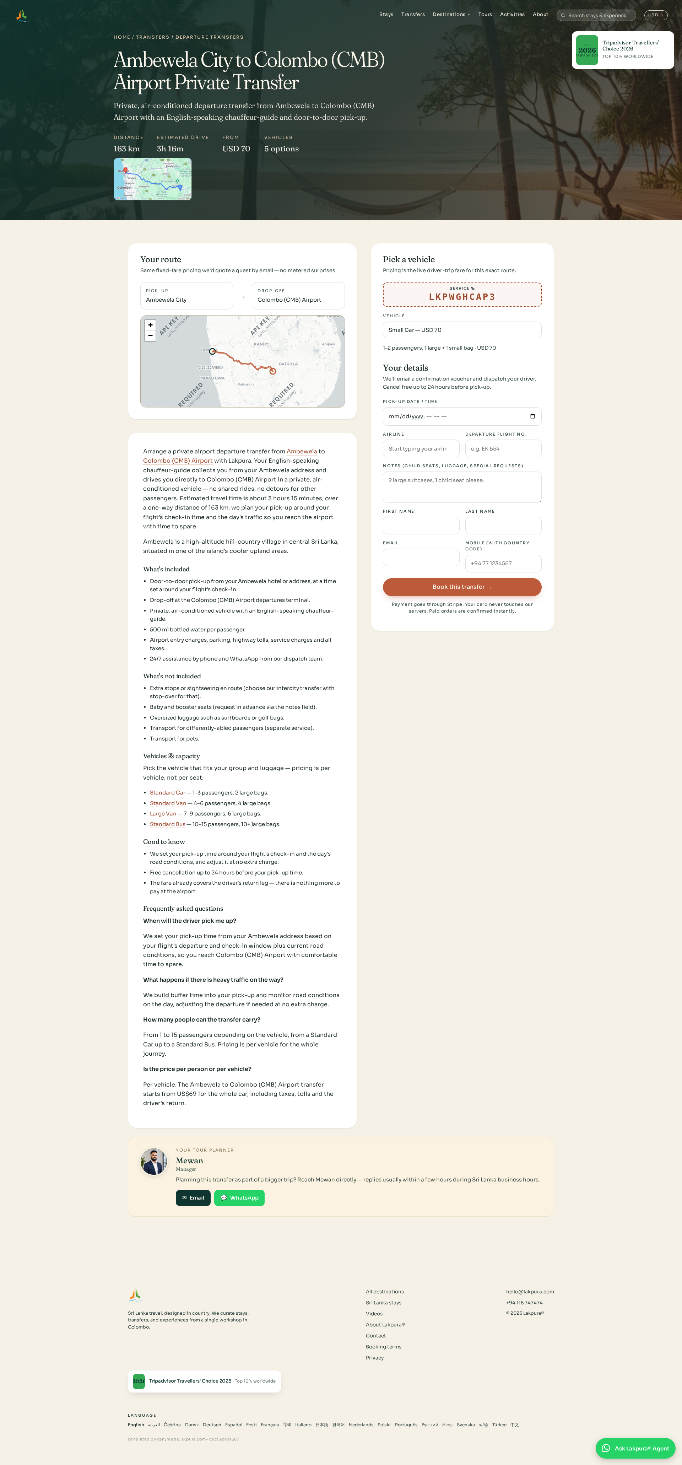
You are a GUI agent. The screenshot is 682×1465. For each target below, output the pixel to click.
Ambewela (302, 451)
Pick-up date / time (410, 401)
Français (270, 1425)
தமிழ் (483, 1425)
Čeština (172, 1425)
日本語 (321, 1425)
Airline (394, 433)
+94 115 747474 (524, 1303)
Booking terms (383, 1347)
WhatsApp (240, 1198)
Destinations (452, 14)
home (122, 37)
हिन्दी (287, 1425)
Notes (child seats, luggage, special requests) (453, 465)
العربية (154, 1425)
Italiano (303, 1425)
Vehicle (394, 315)
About (541, 14)
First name (399, 511)
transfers (153, 37)
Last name (480, 511)
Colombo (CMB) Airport (178, 460)
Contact (376, 1336)
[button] (150, 325)
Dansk (192, 1425)
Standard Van (168, 803)
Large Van (163, 813)
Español (233, 1425)
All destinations (385, 1292)
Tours (485, 14)
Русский (430, 1425)
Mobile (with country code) (497, 545)
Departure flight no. (496, 433)
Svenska (466, 1425)
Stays (386, 14)
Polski (384, 1425)
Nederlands (361, 1425)
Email (391, 542)
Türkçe (499, 1425)
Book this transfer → (462, 587)
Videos (374, 1314)
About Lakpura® (385, 1325)
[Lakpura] (21, 15)
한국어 (338, 1425)
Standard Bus (167, 824)
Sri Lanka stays (383, 1303)
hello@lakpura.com (530, 1292)
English (136, 1425)
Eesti (251, 1425)
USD (656, 14)
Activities (512, 14)
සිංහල (447, 1425)
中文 (514, 1425)
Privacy (375, 1358)
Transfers (413, 14)
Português (406, 1425)
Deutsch (212, 1425)
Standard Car (167, 792)
